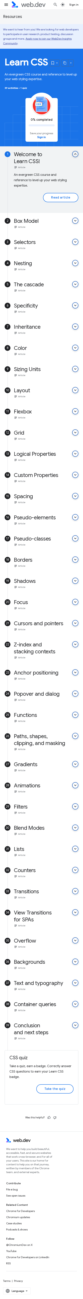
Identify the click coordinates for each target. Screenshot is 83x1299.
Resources (12, 16)
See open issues (15, 1195)
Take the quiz (55, 1089)
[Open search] (55, 4)
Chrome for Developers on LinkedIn (27, 1257)
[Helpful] (49, 1117)
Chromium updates (18, 1217)
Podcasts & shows (17, 1229)
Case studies (14, 1223)
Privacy (18, 1280)
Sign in (74, 4)
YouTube (11, 1251)
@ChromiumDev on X (19, 1245)
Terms (6, 1280)
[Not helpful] (55, 1117)
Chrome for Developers (20, 1211)
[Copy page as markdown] (64, 63)
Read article (60, 197)
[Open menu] (6, 4)
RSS (8, 1263)
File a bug (12, 1189)
